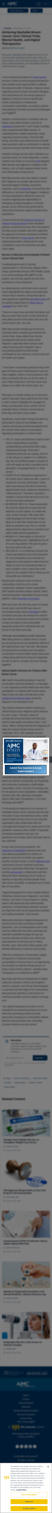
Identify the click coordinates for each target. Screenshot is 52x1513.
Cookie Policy (21, 1490)
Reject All (29, 1501)
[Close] (48, 1466)
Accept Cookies (29, 1508)
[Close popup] (45, 741)
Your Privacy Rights (29, 1495)
